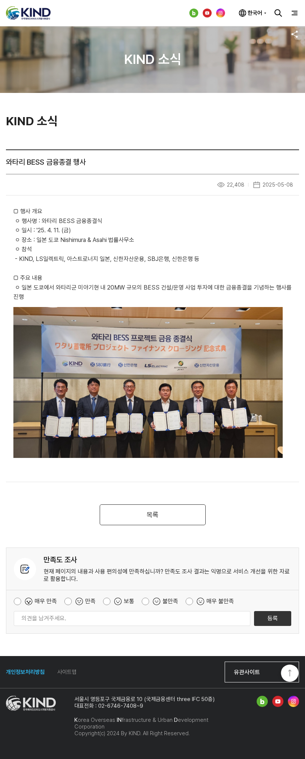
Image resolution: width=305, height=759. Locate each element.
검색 (278, 13)
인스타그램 (220, 13)
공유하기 (294, 34)
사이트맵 (67, 672)
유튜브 (207, 13)
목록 (152, 515)
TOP (289, 674)
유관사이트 (247, 672)
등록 (272, 618)
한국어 (255, 13)
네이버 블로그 (193, 13)
